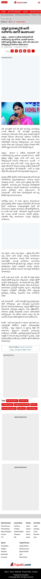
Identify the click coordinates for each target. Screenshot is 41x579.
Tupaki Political (23, 546)
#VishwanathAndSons (22, 15)
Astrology (36, 529)
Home (3, 12)
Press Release (5, 529)
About (7, 572)
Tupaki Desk (8, 47)
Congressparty (7, 404)
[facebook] (12, 51)
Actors (28, 537)
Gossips (3, 534)
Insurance (4, 557)
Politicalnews (32, 408)
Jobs (20, 554)
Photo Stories (23, 557)
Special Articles (23, 551)
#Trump (34, 15)
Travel (35, 531)
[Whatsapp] (20, 51)
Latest (28, 526)
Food (35, 537)
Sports (3, 543)
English (4, 2)
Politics (34, 404)
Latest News (18, 523)
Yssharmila (23, 401)
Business (4, 551)
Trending (16, 529)
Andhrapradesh (12, 401)
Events (28, 531)
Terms (12, 572)
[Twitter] (16, 51)
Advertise (18, 572)
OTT (2, 537)
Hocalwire (25, 575)
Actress (28, 529)
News (25, 12)
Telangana (17, 534)
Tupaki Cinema (24, 543)
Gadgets (3, 549)
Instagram (18, 349)
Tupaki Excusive (24, 549)
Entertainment (14, 12)
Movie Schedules (6, 531)
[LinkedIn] (24, 51)
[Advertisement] (20, 79)
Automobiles (5, 546)
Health (35, 526)
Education (36, 534)
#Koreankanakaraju (7, 15)
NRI (15, 537)
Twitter (28, 349)
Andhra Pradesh (18, 531)
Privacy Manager (6, 19)
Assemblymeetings (9, 408)
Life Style (37, 523)
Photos (28, 523)
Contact (34, 572)
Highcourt (21, 408)
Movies (28, 534)
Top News (17, 526)
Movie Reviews (5, 526)
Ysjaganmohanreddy (22, 404)
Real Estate (4, 554)
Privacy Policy (26, 572)
